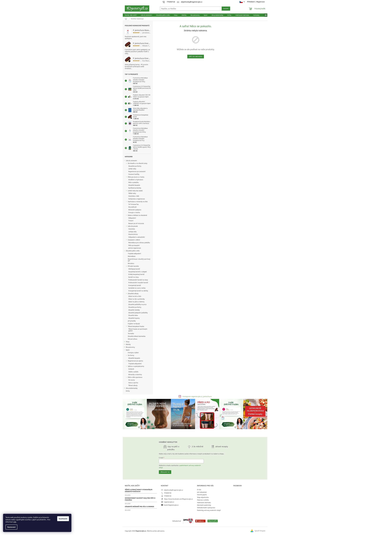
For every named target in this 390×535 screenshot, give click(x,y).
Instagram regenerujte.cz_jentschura (197, 396)
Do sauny (131, 380)
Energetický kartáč (134, 285)
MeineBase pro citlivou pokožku (139, 243)
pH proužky (132, 321)
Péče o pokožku (133, 182)
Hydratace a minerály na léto (138, 202)
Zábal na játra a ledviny (136, 302)
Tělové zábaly (132, 385)
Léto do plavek (133, 226)
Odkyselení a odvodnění (136, 237)
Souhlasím (63, 519)
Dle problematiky (131, 388)
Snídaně (131, 369)
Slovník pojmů (202, 495)
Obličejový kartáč (134, 269)
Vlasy (127, 342)
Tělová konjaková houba (136, 326)
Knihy (128, 391)
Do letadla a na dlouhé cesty (137, 163)
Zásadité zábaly (133, 293)
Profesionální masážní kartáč (138, 283)
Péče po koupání (134, 245)
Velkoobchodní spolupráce (206, 508)
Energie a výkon (133, 353)
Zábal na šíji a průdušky (136, 299)
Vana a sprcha (133, 383)
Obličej (128, 344)
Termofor (131, 333)
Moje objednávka (203, 497)
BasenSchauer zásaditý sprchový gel (139, 260)
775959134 (167, 493)
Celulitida (131, 229)
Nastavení (11, 527)
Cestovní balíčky (133, 174)
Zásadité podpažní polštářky (138, 313)
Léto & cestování (131, 160)
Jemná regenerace (134, 248)
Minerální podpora (134, 210)
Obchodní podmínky (204, 505)
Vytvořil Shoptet (260, 531)
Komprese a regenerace (136, 199)
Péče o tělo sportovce (135, 377)
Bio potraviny (130, 347)
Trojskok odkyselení (134, 253)
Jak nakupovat (202, 492)
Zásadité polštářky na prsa (137, 304)
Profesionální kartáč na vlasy (138, 280)
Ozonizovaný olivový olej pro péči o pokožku (140, 499)
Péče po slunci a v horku (136, 177)
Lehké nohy (132, 169)
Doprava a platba (203, 500)
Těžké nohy (132, 193)
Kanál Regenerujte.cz (171, 505)
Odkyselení (132, 218)
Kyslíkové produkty (134, 188)
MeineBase (131, 256)
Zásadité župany (134, 318)
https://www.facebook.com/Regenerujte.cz (178, 499)
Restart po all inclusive (136, 223)
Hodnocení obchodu (204, 502)
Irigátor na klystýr (134, 324)
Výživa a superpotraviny (136, 366)
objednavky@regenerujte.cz (173, 490)
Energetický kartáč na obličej (138, 291)
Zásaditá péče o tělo (132, 251)
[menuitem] (131, 15)
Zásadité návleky (134, 310)
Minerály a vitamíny (135, 374)
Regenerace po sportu (135, 361)
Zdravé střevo (132, 339)
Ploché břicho (133, 234)
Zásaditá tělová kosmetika (136, 336)
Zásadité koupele (134, 185)
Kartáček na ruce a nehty (136, 288)
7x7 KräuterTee (133, 204)
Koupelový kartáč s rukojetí (137, 272)
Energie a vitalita (134, 212)
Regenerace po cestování (136, 171)
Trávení (130, 221)
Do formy (131, 355)
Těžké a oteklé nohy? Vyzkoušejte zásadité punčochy (138, 490)
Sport (127, 350)
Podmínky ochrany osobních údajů (209, 510)
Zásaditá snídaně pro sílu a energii (139, 506)
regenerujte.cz (169, 502)
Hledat (225, 8)
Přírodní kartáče (133, 266)
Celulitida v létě (133, 196)
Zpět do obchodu (195, 56)
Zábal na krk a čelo (134, 296)
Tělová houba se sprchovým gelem (137, 330)
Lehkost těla (132, 232)
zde (14, 522)
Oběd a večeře (133, 372)
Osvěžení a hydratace (135, 180)
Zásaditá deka (133, 315)
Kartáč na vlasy (133, 277)
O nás (199, 490)
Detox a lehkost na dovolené (137, 215)
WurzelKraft (132, 207)
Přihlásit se (165, 472)
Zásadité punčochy (134, 166)
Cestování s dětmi (134, 240)
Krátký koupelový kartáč (136, 274)
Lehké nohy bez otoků (135, 191)
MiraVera (131, 263)
